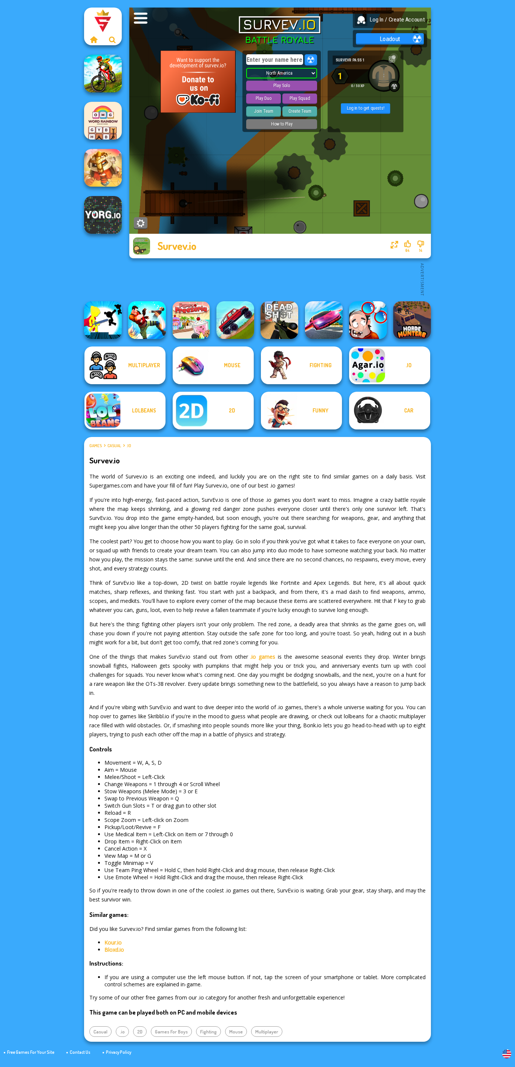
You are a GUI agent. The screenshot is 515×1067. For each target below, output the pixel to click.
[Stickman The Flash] (103, 320)
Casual (114, 445)
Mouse (236, 1032)
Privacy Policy (118, 1052)
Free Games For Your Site (30, 1052)
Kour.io (113, 942)
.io (129, 445)
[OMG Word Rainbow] (103, 121)
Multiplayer (266, 1032)
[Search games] (112, 39)
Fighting (208, 1032)
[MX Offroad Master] (103, 73)
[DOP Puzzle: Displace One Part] (368, 320)
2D (140, 1032)
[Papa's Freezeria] (191, 320)
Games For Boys (171, 1032)
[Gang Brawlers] (147, 320)
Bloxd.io (114, 949)
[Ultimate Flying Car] (324, 320)
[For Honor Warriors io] (103, 168)
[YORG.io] (103, 215)
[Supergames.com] (93, 39)
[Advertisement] (280, 279)
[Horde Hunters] (412, 320)
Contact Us (80, 1052)
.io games (262, 656)
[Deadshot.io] (279, 320)
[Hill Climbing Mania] (235, 320)
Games (95, 445)
